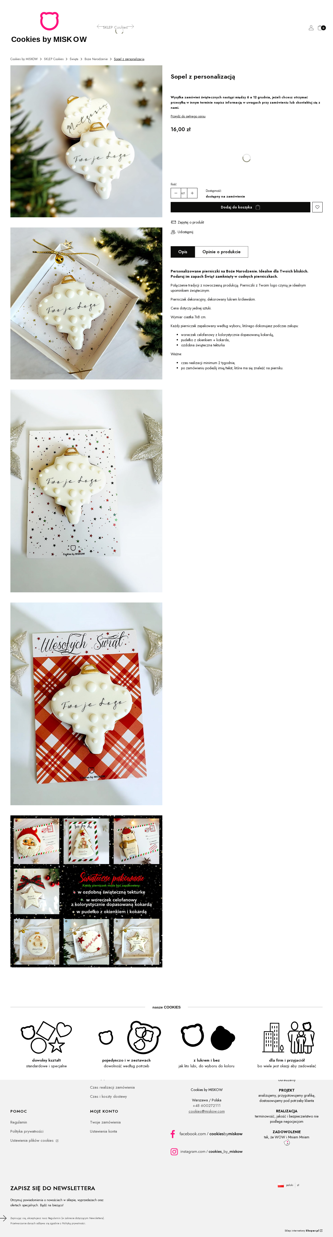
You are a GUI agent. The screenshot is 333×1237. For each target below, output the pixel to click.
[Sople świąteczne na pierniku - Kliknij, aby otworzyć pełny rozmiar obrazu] (86, 142)
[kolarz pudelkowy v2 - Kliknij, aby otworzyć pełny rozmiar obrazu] (86, 892)
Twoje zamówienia (105, 1122)
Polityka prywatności (26, 1131)
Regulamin (18, 1122)
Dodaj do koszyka (236, 207)
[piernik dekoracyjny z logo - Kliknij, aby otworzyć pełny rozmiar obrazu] (86, 492)
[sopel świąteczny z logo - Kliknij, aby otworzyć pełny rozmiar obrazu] (86, 304)
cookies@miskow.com (207, 1111)
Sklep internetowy (302, 1231)
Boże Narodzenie (96, 59)
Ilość (174, 184)
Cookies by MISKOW (24, 59)
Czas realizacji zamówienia (112, 1087)
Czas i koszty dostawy (108, 1096)
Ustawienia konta (103, 1131)
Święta (74, 59)
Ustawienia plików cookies (32, 1140)
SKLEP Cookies (53, 59)
